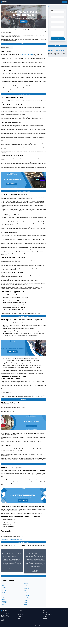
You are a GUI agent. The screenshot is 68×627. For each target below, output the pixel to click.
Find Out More (23, 399)
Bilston (3, 597)
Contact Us (24, 464)
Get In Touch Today (23, 43)
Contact (64, 1)
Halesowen (26, 583)
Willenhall (4, 604)
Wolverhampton (27, 593)
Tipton (5, 539)
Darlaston (4, 594)
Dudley (3, 592)
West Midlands (4, 602)
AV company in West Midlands (27, 54)
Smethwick (9, 539)
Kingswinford (26, 595)
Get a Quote (23, 21)
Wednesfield (26, 588)
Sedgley (25, 585)
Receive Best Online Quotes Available (23, 191)
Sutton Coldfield (27, 598)
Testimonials (20, 616)
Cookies (45, 616)
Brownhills (26, 600)
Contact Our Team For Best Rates (23, 94)
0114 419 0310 (3, 620)
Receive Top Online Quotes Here (23, 316)
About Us (20, 612)
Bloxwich (25, 590)
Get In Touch (57, 45)
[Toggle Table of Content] (11, 48)
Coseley (3, 595)
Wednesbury (13, 539)
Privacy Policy (46, 612)
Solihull (25, 602)
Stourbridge (26, 597)
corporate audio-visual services (14, 31)
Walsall (3, 599)
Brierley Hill (26, 586)
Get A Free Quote (23, 575)
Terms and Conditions (47, 614)
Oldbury (2, 539)
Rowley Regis (19, 539)
